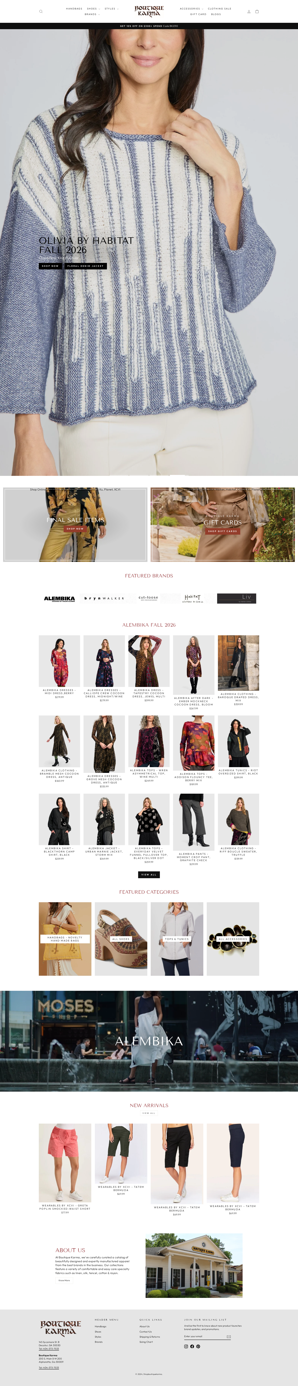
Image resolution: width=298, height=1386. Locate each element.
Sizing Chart (146, 1341)
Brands (91, 14)
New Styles (162, 269)
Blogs (216, 14)
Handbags (74, 8)
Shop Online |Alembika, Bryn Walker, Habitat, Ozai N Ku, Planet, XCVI (75, 489)
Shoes (92, 8)
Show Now (134, 269)
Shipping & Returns (150, 1336)
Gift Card (198, 14)
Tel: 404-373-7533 (49, 1348)
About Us (145, 1326)
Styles (110, 8)
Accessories (190, 8)
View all (149, 874)
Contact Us (146, 1331)
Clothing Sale (220, 8)
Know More (64, 1280)
